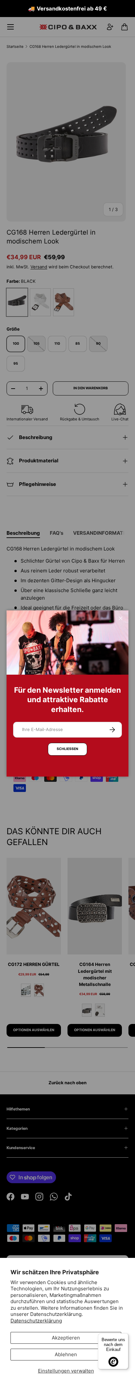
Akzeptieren (66, 1338)
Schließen (67, 749)
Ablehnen (66, 1354)
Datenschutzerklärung (36, 1321)
